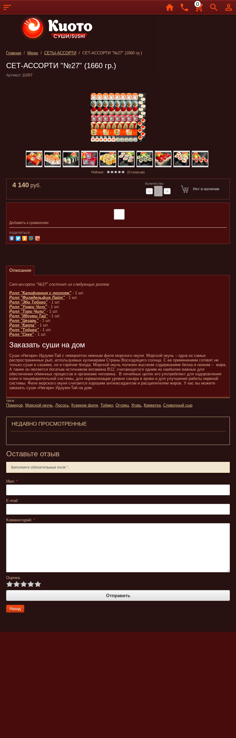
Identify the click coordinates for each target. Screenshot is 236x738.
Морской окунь (39, 405)
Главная (13, 53)
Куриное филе (84, 405)
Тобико (106, 405)
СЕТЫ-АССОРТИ (60, 53)
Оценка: (13, 577)
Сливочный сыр (177, 405)
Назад (15, 608)
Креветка (152, 405)
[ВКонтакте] (12, 237)
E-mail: (12, 500)
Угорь (136, 405)
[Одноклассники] (25, 237)
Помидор (14, 405)
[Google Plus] (38, 237)
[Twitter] (19, 237)
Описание (20, 270)
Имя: (12, 481)
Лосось (62, 405)
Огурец (122, 405)
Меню (32, 53)
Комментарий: (20, 520)
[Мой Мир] (32, 237)
